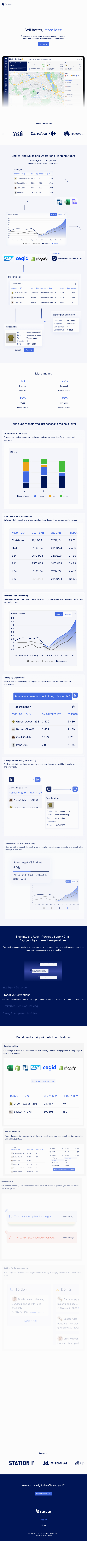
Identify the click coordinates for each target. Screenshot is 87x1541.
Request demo (41, 1517)
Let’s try (42, 44)
